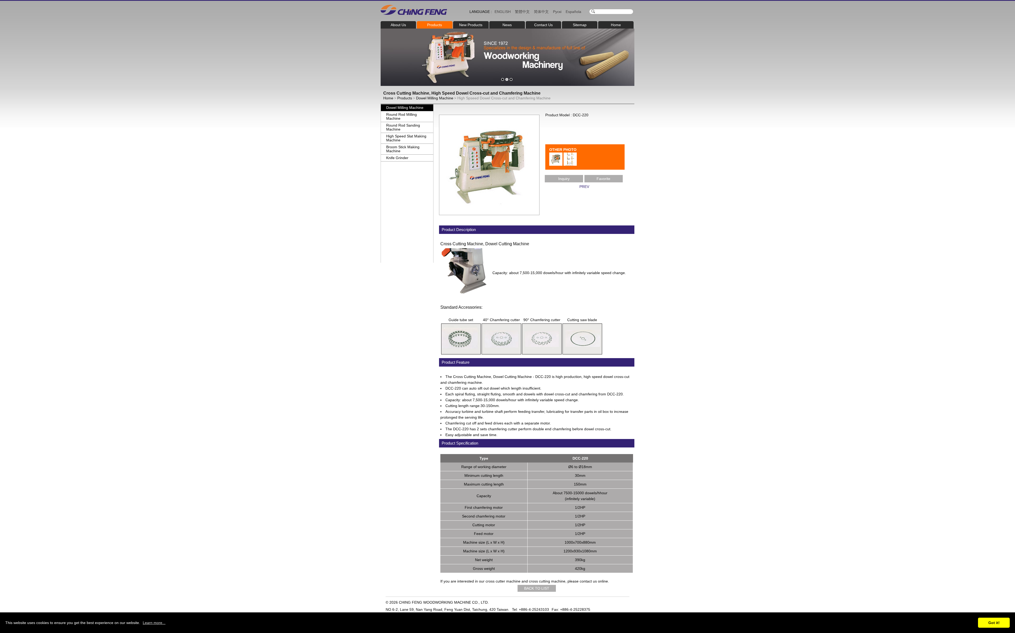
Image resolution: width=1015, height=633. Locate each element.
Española (573, 12)
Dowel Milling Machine (434, 98)
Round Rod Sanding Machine (403, 127)
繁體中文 (522, 12)
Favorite (603, 179)
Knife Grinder (397, 158)
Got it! (994, 623)
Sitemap (580, 25)
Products (434, 25)
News (507, 25)
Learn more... (154, 623)
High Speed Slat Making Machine (406, 138)
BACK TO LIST (536, 588)
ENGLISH (503, 12)
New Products (470, 25)
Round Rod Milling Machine (401, 116)
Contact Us (543, 25)
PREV (584, 186)
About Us (398, 25)
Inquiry (564, 179)
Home (616, 25)
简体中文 (541, 12)
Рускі (557, 12)
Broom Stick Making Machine (402, 149)
